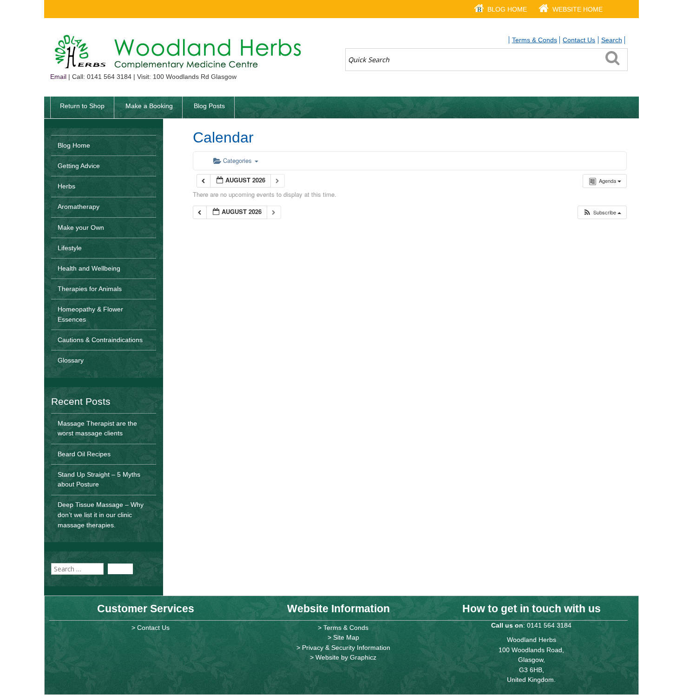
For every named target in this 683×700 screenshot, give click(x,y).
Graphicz (363, 657)
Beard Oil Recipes (84, 454)
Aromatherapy (78, 206)
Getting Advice (79, 165)
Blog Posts (209, 106)
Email (58, 76)
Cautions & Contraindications (100, 340)
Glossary (71, 360)
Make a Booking (149, 106)
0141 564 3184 (549, 625)
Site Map (346, 637)
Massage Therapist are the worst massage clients (97, 428)
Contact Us (579, 40)
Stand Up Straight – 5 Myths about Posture (99, 479)
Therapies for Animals (90, 288)
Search (611, 40)
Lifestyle (70, 248)
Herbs (66, 186)
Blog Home (507, 9)
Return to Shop (82, 106)
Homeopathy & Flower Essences (90, 314)
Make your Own (81, 227)
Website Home (577, 9)
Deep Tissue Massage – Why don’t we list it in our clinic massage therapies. (101, 514)
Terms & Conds (534, 40)
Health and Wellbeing (89, 268)
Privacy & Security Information (346, 647)
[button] (602, 212)
